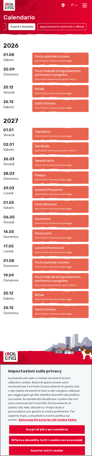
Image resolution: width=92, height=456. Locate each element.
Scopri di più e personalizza (47, 429)
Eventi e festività (22, 26)
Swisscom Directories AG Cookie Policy (48, 419)
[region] (46, 410)
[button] (63, 5)
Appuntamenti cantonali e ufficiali (62, 26)
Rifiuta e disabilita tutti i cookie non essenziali (47, 440)
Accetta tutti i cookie (47, 450)
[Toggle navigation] (85, 5)
